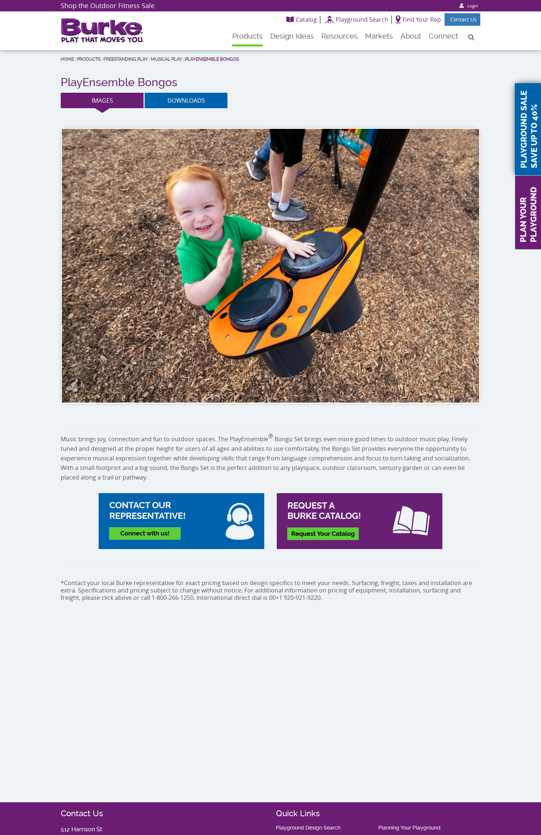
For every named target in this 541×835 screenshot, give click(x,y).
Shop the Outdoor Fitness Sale (108, 5)
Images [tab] (102, 100)
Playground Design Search (308, 827)
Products (88, 59)
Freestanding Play (125, 59)
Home (67, 59)
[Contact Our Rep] (181, 521)
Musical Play (166, 59)
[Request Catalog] (359, 521)
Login (472, 5)
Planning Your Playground (409, 827)
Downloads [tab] (186, 100)
